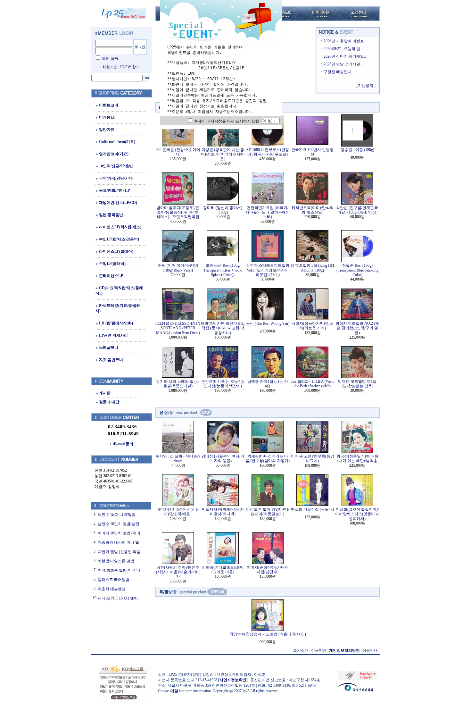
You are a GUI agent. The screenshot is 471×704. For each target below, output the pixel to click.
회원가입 (110, 67)
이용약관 (318, 650)
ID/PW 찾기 (130, 67)
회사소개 (301, 650)
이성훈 (260, 674)
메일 (174, 691)
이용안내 (370, 650)
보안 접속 (110, 58)
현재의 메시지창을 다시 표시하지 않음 (226, 121)
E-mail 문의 (123, 444)
